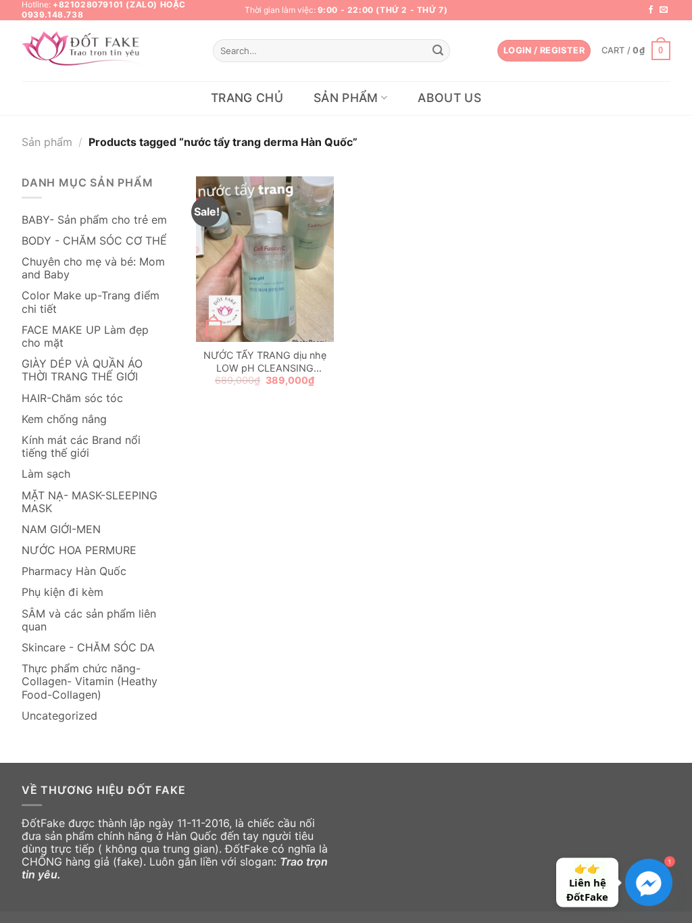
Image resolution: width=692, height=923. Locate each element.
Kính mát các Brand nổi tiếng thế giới (81, 446)
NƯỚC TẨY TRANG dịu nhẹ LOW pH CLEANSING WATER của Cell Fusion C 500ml (264, 361)
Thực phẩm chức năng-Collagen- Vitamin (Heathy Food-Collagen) (89, 681)
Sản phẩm (346, 98)
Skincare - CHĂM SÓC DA (88, 647)
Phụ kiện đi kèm (62, 592)
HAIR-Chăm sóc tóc (72, 398)
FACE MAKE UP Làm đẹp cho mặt (85, 336)
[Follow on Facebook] (651, 10)
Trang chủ (247, 98)
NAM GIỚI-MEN (61, 529)
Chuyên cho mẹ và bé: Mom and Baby (93, 268)
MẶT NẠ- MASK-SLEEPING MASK (89, 502)
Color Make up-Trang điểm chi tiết (90, 302)
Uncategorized (59, 715)
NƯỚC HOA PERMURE (79, 550)
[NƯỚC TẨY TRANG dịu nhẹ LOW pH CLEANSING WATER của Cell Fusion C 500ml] (265, 259)
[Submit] (437, 50)
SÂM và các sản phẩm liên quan (89, 620)
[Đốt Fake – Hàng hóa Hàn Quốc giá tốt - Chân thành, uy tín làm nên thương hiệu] (85, 51)
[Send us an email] (664, 10)
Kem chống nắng (64, 419)
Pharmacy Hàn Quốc (74, 571)
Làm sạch (46, 473)
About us (449, 98)
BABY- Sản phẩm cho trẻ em (94, 219)
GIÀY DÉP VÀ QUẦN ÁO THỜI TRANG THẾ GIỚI (82, 370)
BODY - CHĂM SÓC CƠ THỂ (94, 240)
